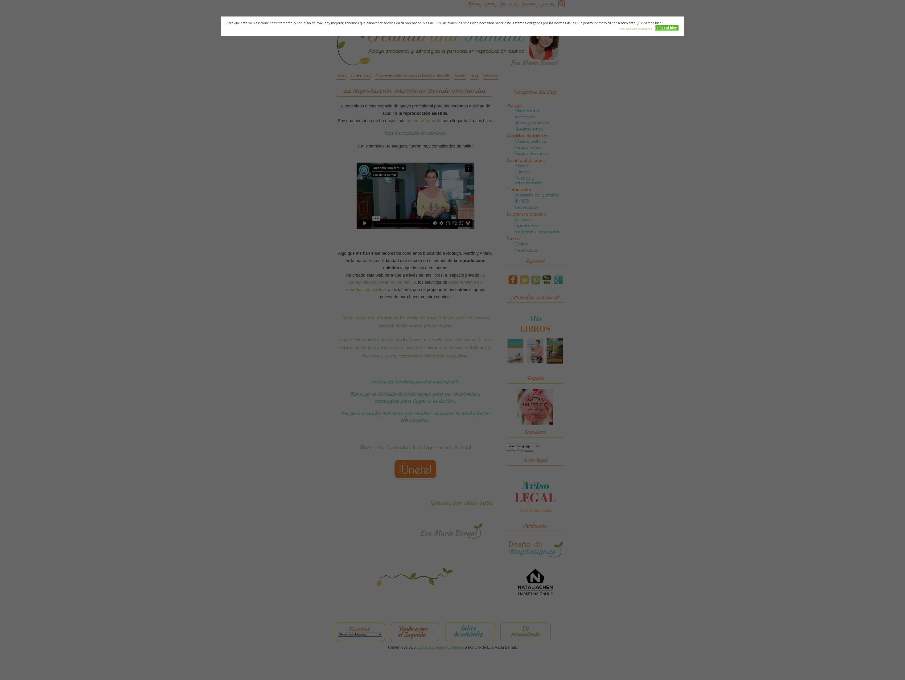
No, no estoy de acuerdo (636, 28)
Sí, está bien (667, 27)
